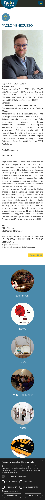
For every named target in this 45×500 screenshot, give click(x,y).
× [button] (42, 461)
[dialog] (22, 479)
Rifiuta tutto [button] (33, 495)
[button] (22, 491)
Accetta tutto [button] (12, 495)
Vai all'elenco (36, 255)
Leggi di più (14, 473)
